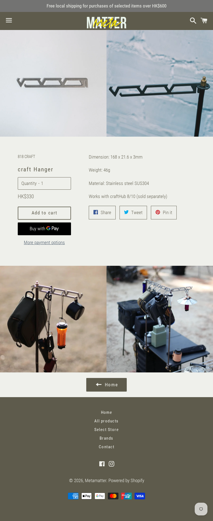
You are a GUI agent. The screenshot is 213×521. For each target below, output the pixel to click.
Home (106, 412)
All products (106, 421)
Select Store (106, 429)
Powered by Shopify (126, 480)
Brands (106, 438)
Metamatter (95, 480)
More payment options (44, 242)
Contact (107, 446)
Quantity (29, 183)
